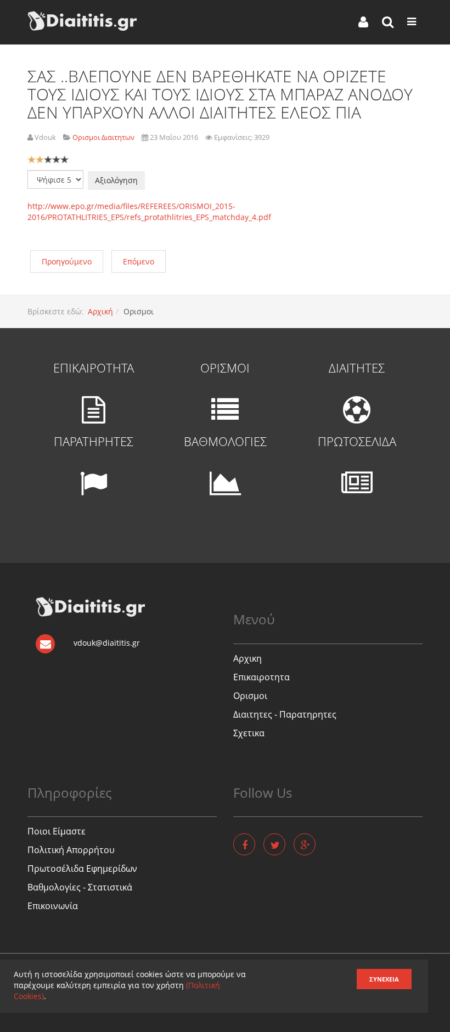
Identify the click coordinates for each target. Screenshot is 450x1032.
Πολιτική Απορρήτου (71, 850)
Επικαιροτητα (261, 677)
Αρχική (100, 311)
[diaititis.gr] (82, 21)
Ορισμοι (250, 696)
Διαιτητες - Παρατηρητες (284, 714)
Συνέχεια (384, 979)
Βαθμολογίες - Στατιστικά (79, 887)
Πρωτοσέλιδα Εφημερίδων (82, 868)
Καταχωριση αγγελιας (364, 1016)
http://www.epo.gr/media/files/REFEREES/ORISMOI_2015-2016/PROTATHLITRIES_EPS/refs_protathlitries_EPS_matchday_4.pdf (149, 211)
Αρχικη (247, 658)
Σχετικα (249, 733)
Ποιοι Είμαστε (56, 831)
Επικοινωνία (52, 906)
